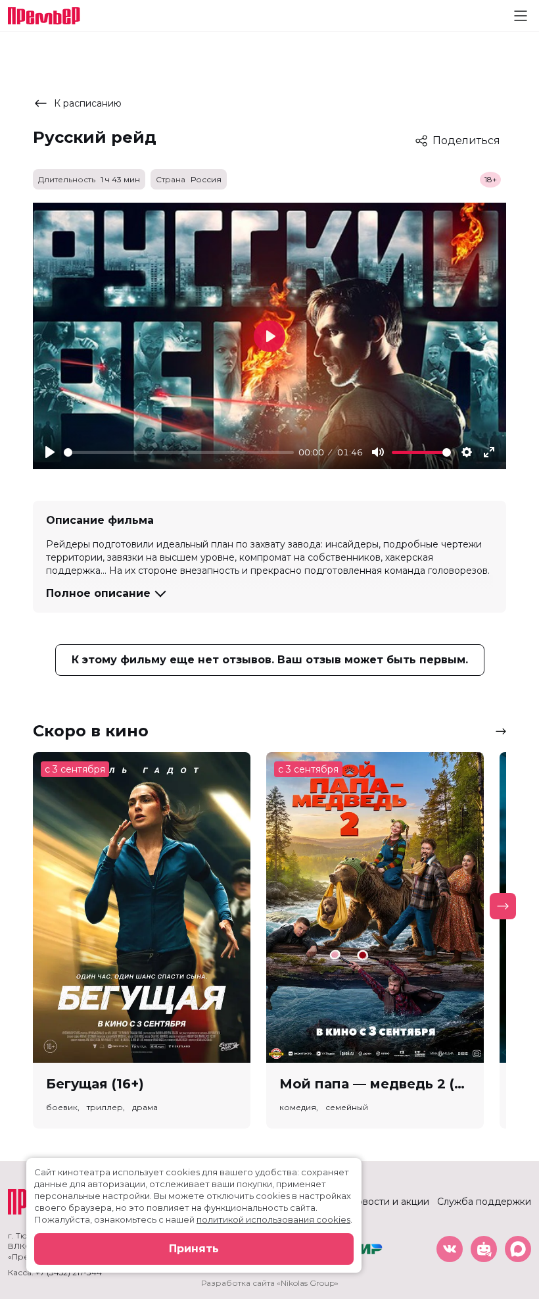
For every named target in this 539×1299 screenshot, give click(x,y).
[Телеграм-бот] (484, 1249)
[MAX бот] (518, 1249)
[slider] (179, 452)
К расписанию (88, 103)
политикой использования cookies (273, 1219)
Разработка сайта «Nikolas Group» (270, 1283)
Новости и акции (389, 1202)
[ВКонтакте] (449, 1249)
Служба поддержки (484, 1202)
